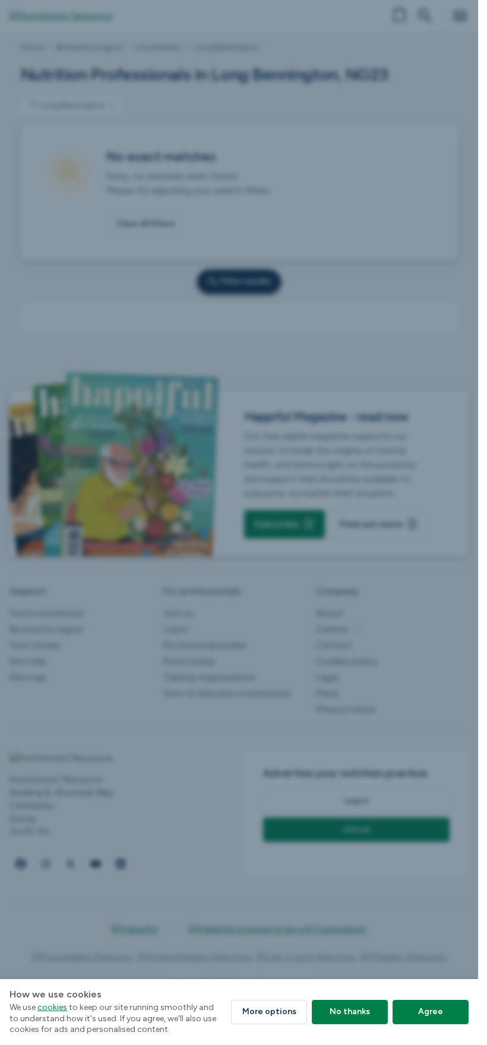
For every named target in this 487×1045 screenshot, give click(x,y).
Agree (430, 1011)
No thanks (350, 1011)
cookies (52, 1007)
